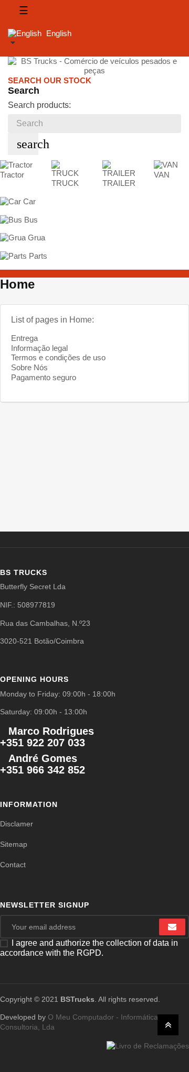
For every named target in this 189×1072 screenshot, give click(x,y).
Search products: (39, 105)
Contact (13, 864)
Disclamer (16, 824)
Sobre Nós (29, 367)
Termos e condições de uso (58, 357)
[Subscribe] (172, 927)
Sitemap (13, 844)
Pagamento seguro (43, 377)
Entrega (24, 338)
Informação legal (39, 348)
